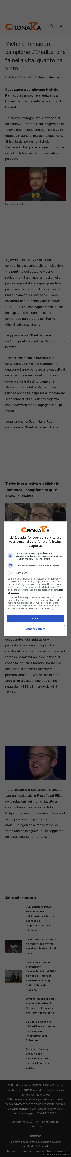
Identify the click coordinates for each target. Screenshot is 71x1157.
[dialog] (36, 578)
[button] (35, 573)
